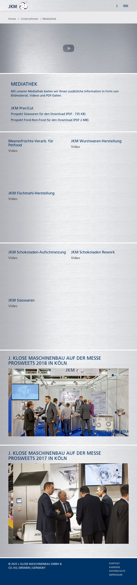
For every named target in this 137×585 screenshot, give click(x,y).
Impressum (115, 574)
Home (12, 18)
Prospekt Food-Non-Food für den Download (41, 120)
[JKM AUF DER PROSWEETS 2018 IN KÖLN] (68, 402)
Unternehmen (29, 18)
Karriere (114, 567)
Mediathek (49, 18)
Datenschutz (117, 570)
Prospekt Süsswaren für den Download (38, 114)
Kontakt (114, 563)
